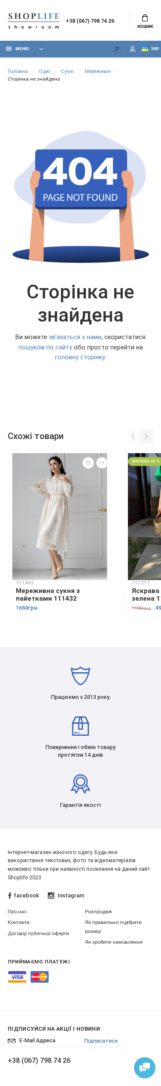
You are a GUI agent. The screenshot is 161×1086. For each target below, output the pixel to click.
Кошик (145, 26)
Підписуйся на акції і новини (54, 1029)
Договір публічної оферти (38, 933)
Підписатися (101, 1041)
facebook (26, 895)
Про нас (17, 912)
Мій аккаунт (133, 49)
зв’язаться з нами (75, 337)
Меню (22, 48)
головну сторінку (80, 357)
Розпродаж (98, 912)
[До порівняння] (88, 463)
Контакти (19, 922)
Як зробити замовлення (114, 942)
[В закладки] (102, 463)
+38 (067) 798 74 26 (90, 21)
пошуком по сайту (45, 347)
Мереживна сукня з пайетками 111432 (48, 594)
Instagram (71, 895)
